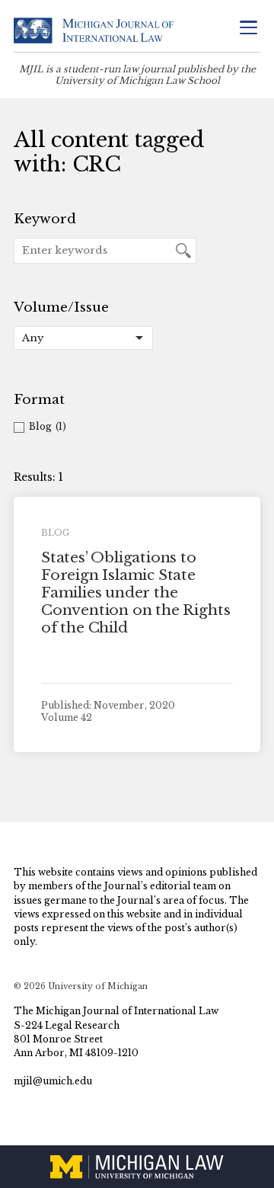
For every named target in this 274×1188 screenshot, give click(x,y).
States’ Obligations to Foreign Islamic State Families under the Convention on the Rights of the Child (135, 592)
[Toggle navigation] (248, 29)
